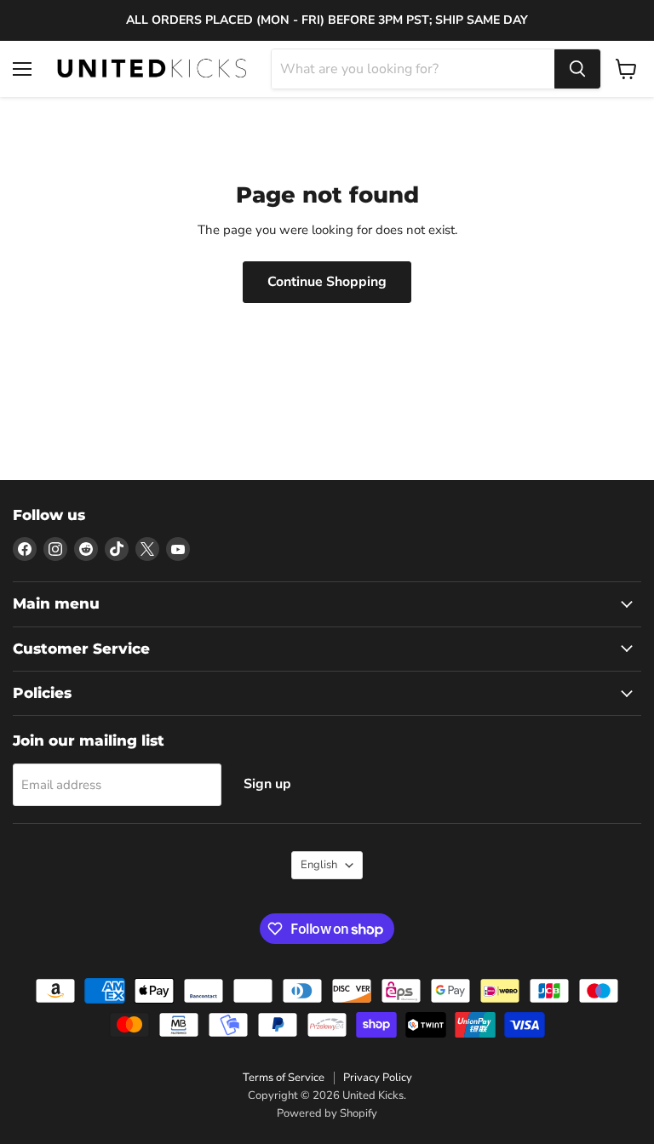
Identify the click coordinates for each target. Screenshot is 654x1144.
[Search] (577, 69)
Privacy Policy (377, 1077)
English (319, 864)
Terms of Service (283, 1077)
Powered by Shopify (327, 1113)
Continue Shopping (327, 281)
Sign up (267, 784)
